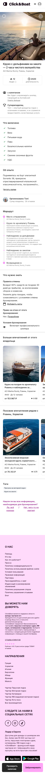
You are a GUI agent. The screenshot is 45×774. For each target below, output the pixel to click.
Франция (9, 678)
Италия (8, 669)
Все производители (13, 703)
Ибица (7, 675)
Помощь (8, 554)
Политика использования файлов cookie (22, 569)
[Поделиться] (40, 16)
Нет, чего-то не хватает (31, 509)
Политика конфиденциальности (18, 566)
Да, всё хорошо (10, 509)
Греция (8, 663)
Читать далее (9, 189)
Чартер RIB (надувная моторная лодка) (22, 697)
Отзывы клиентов (12, 640)
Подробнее (13, 316)
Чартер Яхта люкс (13, 700)
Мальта (8, 681)
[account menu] (39, 4)
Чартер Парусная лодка (15, 688)
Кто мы (8, 557)
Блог (7, 595)
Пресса (8, 563)
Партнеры (9, 578)
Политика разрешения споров (18, 589)
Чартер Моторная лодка (15, 691)
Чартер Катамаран (13, 694)
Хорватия (9, 666)
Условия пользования (14, 572)
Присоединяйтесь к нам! (15, 581)
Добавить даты (14, 304)
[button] (22, 58)
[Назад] (4, 16)
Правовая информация (15, 575)
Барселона (9, 672)
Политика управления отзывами (19, 592)
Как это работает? (13, 560)
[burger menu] (35, 4)
